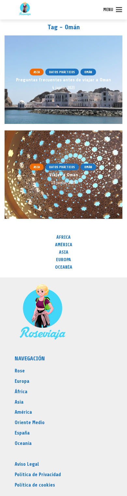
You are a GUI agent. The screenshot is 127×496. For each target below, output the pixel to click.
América (63, 244)
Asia (37, 72)
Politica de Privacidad (38, 474)
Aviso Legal (27, 464)
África (63, 237)
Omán (88, 72)
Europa (63, 259)
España (22, 433)
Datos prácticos (62, 72)
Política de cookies (35, 485)
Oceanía (63, 267)
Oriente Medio (30, 422)
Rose (20, 371)
